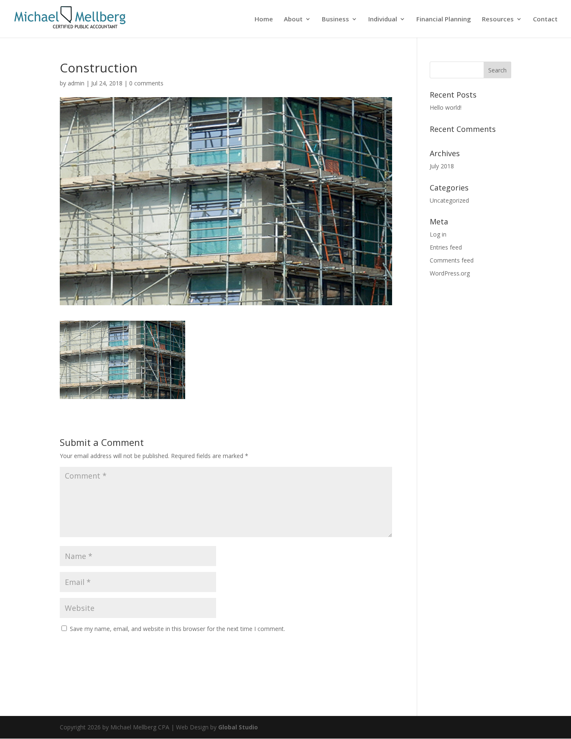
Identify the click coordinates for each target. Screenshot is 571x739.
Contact (545, 19)
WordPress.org (450, 273)
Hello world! (445, 107)
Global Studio (238, 727)
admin (76, 83)
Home (264, 19)
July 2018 (442, 166)
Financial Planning (443, 19)
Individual (382, 19)
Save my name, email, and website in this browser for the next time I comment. (177, 629)
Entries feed (446, 247)
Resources (498, 19)
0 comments (146, 83)
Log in (438, 234)
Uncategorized (449, 200)
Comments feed (452, 260)
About (293, 19)
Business (335, 19)
